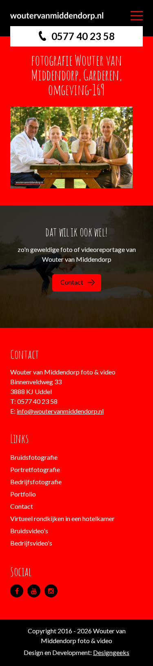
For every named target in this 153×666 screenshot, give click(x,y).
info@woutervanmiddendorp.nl (60, 411)
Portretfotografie (35, 469)
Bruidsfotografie (34, 457)
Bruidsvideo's (29, 531)
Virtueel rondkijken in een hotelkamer (62, 518)
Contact (71, 282)
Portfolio (23, 494)
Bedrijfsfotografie (36, 482)
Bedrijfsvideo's (31, 543)
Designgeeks (111, 652)
